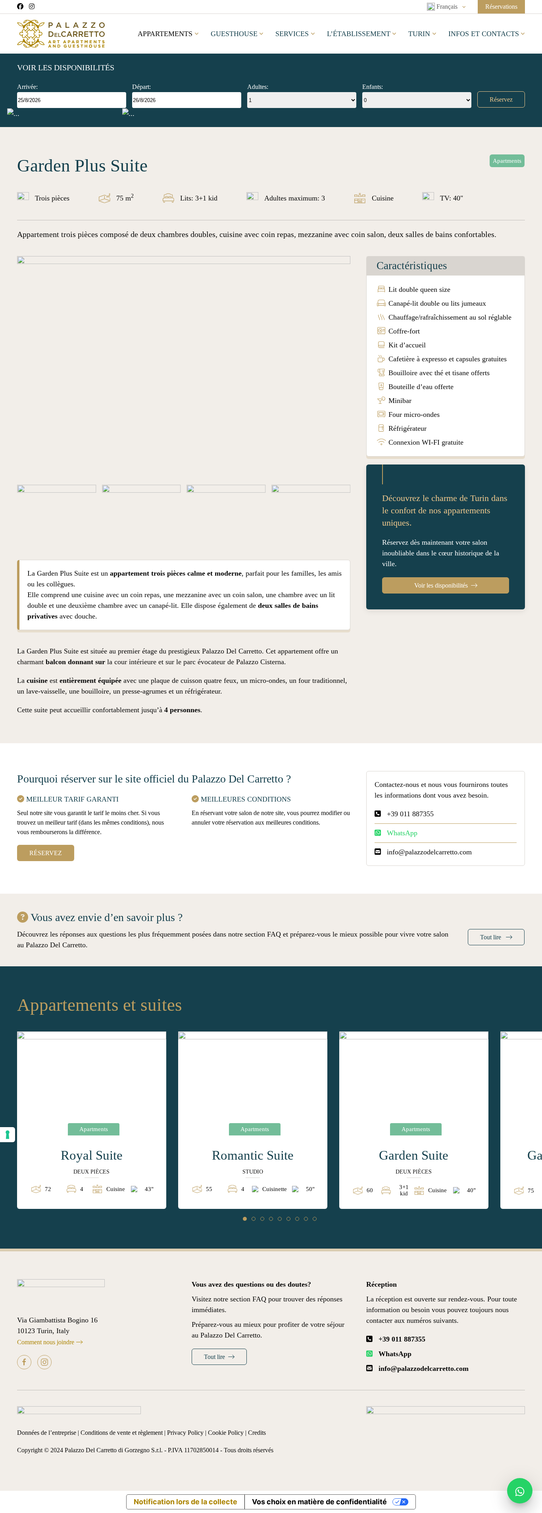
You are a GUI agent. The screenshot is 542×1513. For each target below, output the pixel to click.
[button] (446, 7)
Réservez (501, 99)
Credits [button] (257, 1432)
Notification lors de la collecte (185, 1502)
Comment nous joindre (45, 1342)
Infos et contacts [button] (483, 34)
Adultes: (257, 86)
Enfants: (372, 86)
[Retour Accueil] (61, 34)
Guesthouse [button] (234, 34)
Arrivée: (27, 86)
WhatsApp (402, 833)
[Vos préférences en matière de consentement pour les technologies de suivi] (7, 1134)
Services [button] (292, 34)
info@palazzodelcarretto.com (429, 852)
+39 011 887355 (410, 814)
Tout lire (491, 937)
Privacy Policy (185, 1432)
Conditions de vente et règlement (122, 1432)
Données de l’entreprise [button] (47, 1432)
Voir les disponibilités (441, 585)
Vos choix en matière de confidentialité (319, 1502)
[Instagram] (44, 1362)
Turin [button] (419, 34)
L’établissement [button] (358, 34)
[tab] (245, 1219)
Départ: (141, 86)
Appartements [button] (165, 34)
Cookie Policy (226, 1432)
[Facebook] (24, 1362)
